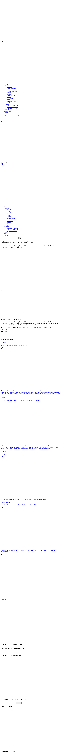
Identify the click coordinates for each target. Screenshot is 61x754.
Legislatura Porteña (12, 108)
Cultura (9, 89)
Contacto (6, 112)
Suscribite (18, 703)
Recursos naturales (11, 101)
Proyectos (6, 104)
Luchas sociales (11, 95)
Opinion (9, 97)
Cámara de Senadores (12, 105)
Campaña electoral (11, 88)
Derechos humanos (12, 91)
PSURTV (6, 109)
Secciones (6, 85)
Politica (9, 99)
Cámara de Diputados (12, 107)
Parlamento (10, 98)
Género (9, 94)
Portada (6, 84)
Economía (9, 92)
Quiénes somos (7, 111)
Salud (8, 102)
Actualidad (9, 87)
